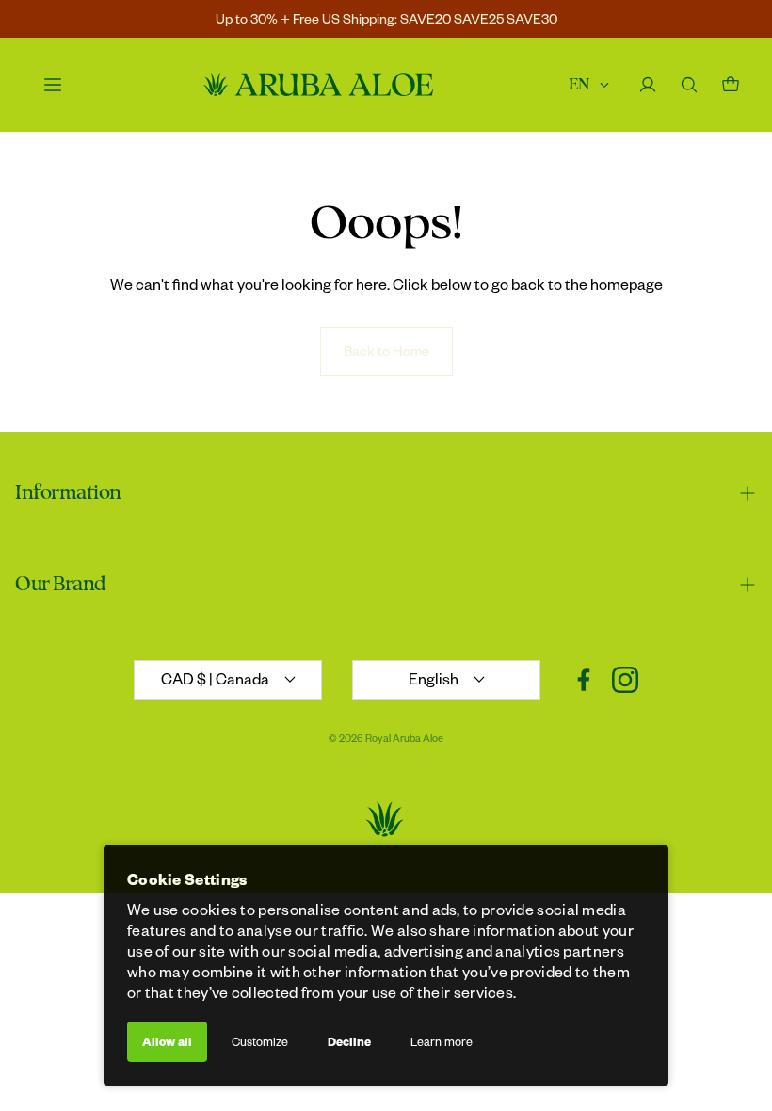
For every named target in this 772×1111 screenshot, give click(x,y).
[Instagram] (625, 680)
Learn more (441, 1041)
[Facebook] (584, 680)
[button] (386, 493)
